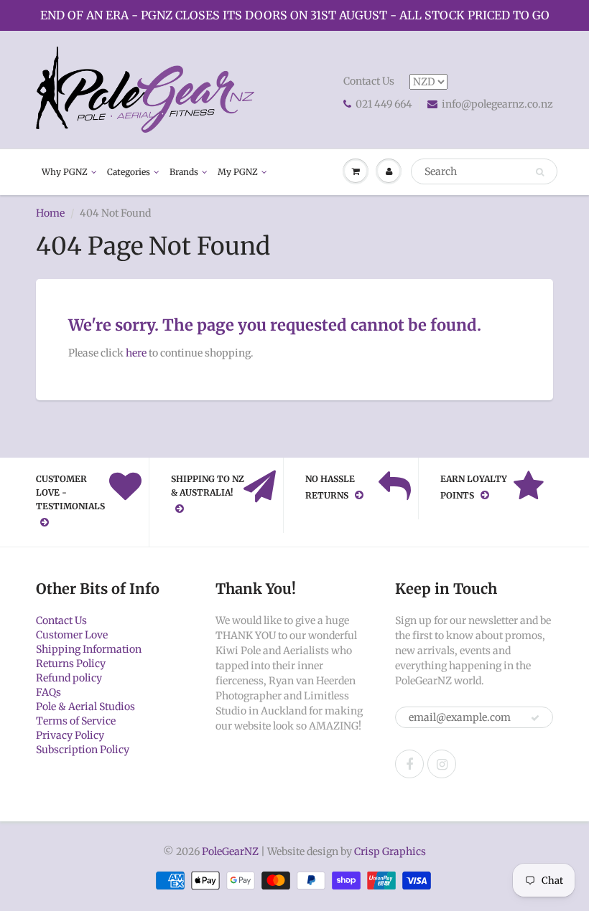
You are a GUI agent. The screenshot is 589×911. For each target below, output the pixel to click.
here (136, 352)
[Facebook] (409, 764)
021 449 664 (384, 104)
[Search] (539, 172)
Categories (128, 171)
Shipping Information (89, 649)
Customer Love (72, 634)
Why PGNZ (65, 171)
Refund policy (69, 677)
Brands (184, 171)
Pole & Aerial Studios (85, 706)
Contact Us (368, 81)
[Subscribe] (535, 718)
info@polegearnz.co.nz (497, 104)
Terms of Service (76, 720)
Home (50, 213)
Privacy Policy (70, 735)
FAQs (48, 692)
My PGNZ (238, 171)
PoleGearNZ (230, 851)
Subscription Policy (82, 749)
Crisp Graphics (390, 851)
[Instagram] (441, 764)
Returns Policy (71, 663)
